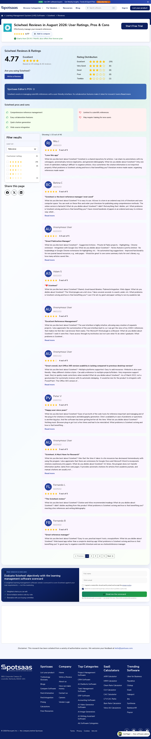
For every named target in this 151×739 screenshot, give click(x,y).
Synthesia (131, 703)
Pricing (43, 702)
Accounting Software (86, 700)
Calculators (45, 706)
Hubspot (130, 694)
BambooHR (132, 708)
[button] (75, 2)
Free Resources (46, 711)
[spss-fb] (147, 730)
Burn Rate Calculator (112, 703)
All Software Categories (88, 723)
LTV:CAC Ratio (110, 699)
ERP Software (84, 695)
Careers (62, 697)
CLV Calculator (110, 690)
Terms (72, 731)
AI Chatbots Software (87, 684)
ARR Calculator (110, 676)
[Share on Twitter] (14, 192)
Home (61, 672)
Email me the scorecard (116, 594)
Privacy (79, 731)
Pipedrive (131, 681)
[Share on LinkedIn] (21, 192)
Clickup (130, 685)
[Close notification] (148, 2)
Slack (129, 690)
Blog (78, 8)
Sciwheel (51, 15)
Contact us (63, 693)
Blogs (42, 684)
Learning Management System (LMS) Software (25, 15)
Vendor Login (64, 702)
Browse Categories (32, 8)
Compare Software (48, 688)
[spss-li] (133, 730)
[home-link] (2, 16)
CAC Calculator (110, 694)
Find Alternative (47, 693)
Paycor (130, 712)
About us (63, 681)
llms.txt (94, 731)
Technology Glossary (45, 678)
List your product (139, 8)
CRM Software (84, 679)
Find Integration (46, 697)
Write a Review (14, 76)
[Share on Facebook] (7, 192)
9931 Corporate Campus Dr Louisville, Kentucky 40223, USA (13, 677)
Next (109, 556)
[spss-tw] (126, 730)
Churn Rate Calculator (113, 685)
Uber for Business (134, 676)
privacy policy (126, 585)
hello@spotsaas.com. (124, 648)
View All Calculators (112, 708)
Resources (68, 8)
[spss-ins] (140, 730)
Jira (128, 699)
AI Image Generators (86, 711)
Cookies (87, 731)
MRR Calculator (110, 681)
